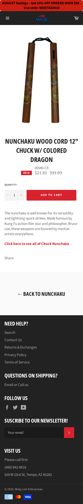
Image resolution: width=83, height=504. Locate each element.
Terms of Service (17, 362)
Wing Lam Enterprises (28, 489)
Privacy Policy (15, 355)
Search (9, 332)
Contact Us (13, 340)
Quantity (10, 185)
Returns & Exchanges (20, 347)
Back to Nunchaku (43, 293)
